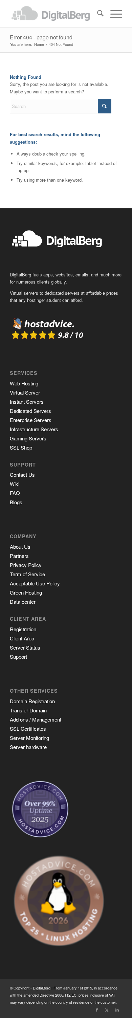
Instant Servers (27, 401)
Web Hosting (24, 383)
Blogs (16, 502)
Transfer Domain (28, 710)
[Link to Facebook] (97, 1009)
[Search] (97, 14)
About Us (20, 546)
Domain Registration (32, 701)
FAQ (15, 492)
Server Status (25, 647)
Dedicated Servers (30, 410)
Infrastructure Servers (34, 429)
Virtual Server (25, 392)
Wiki (14, 483)
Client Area (22, 638)
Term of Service (27, 574)
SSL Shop (21, 447)
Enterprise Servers (30, 419)
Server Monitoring (29, 737)
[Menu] (113, 14)
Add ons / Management (35, 719)
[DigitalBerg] (55, 14)
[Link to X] (107, 1009)
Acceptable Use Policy (35, 583)
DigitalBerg (41, 987)
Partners (19, 555)
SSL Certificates (28, 728)
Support (18, 656)
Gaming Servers (28, 438)
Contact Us (22, 474)
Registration (23, 629)
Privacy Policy (26, 564)
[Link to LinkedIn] (117, 1009)
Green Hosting (26, 592)
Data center (23, 601)
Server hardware (28, 746)
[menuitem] (97, 14)
